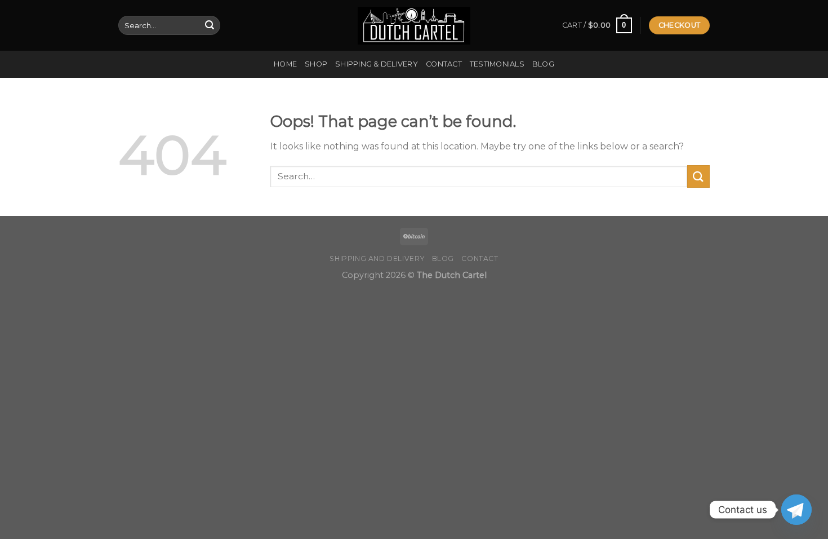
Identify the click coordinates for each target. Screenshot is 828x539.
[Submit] (209, 25)
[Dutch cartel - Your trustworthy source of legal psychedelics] (414, 26)
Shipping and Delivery (377, 258)
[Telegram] (796, 509)
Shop (316, 64)
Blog (543, 64)
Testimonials (497, 64)
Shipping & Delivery (376, 64)
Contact (444, 64)
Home (285, 64)
